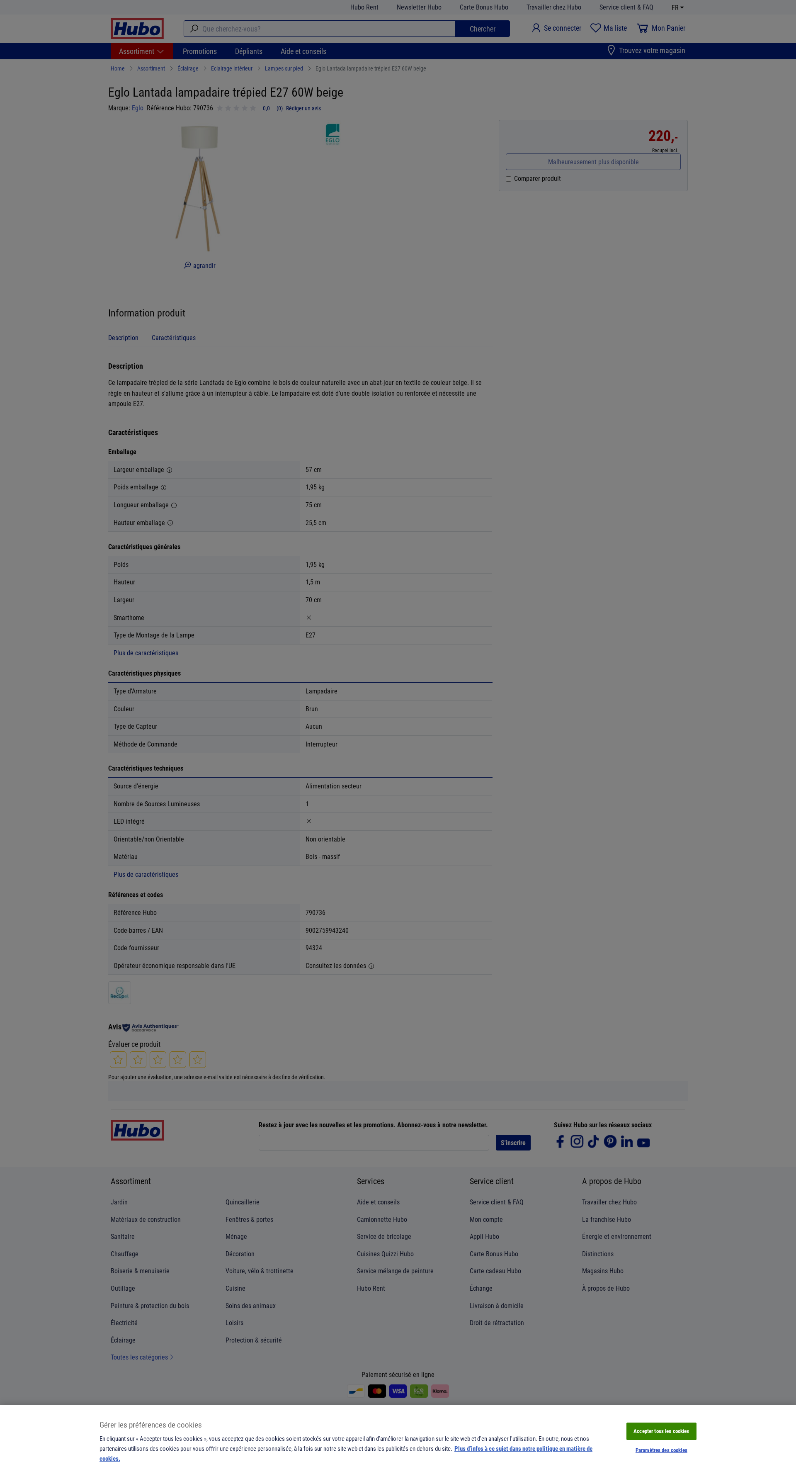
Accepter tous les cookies (661, 1431)
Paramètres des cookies (661, 1450)
